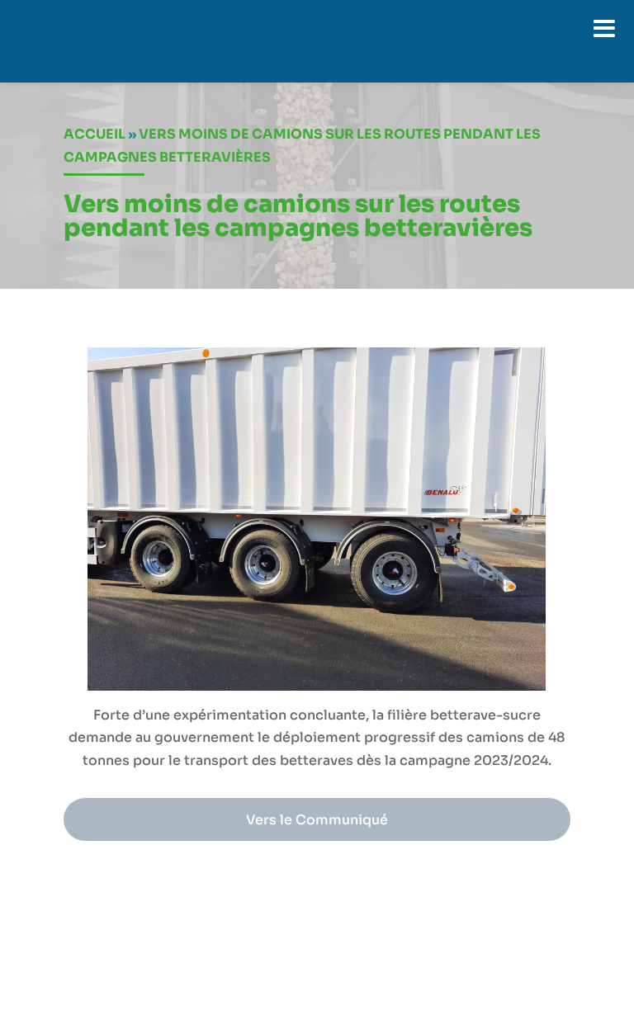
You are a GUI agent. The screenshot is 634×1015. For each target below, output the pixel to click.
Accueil (94, 134)
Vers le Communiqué (317, 820)
